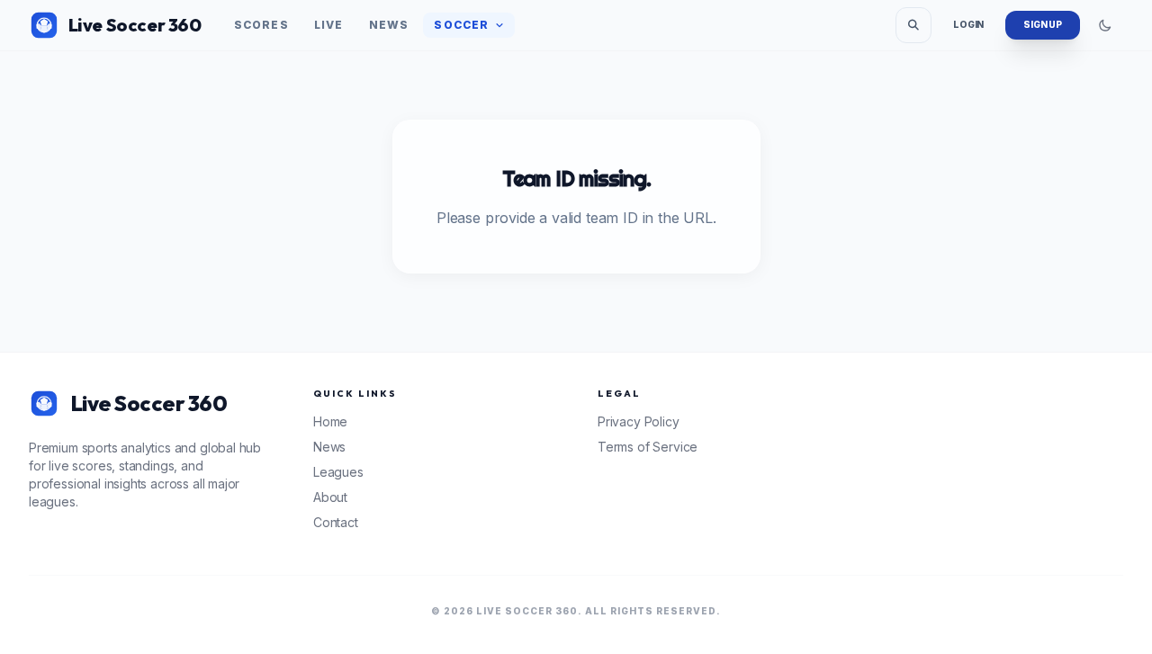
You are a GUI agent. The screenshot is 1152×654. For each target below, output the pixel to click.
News (389, 24)
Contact (335, 522)
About (330, 497)
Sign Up (1042, 24)
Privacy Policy (639, 421)
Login (968, 24)
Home (330, 421)
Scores (261, 24)
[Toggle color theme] (1105, 25)
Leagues (338, 471)
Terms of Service (648, 446)
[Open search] (914, 25)
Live (329, 24)
